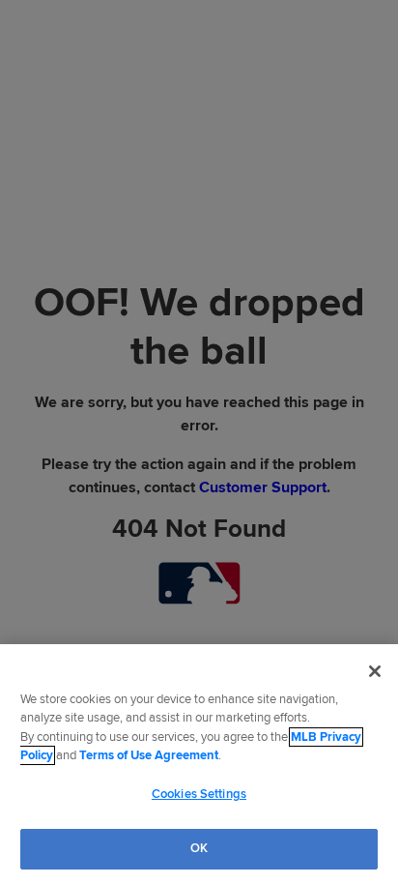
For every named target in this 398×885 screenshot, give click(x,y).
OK (199, 848)
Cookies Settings (199, 794)
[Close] (375, 671)
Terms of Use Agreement (148, 755)
